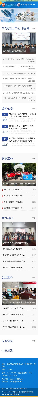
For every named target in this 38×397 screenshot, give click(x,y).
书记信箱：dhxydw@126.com (12, 379)
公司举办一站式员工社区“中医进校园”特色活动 (15, 51)
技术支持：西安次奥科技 (10, 388)
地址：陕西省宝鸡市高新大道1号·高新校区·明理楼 (19, 365)
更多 (33, 28)
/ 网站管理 (23, 388)
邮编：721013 (7, 369)
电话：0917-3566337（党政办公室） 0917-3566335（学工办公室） (17, 374)
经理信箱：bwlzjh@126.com (12, 381)
